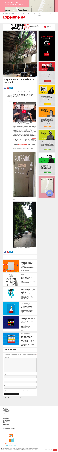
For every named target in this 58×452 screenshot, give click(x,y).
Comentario (7, 357)
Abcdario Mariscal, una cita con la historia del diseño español (27, 277)
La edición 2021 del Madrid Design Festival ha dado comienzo (28, 291)
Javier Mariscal (9, 97)
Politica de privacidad (6, 417)
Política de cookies (6, 418)
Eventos (28, 21)
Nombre (6, 374)
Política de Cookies (8, 450)
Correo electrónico (9, 379)
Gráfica (4, 21)
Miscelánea (10, 94)
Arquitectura (8, 21)
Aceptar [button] (54, 449)
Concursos (24, 21)
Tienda (41, 21)
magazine (10, 98)
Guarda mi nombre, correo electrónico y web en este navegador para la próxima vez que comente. (20, 390)
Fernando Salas (9, 96)
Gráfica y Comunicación (25, 260)
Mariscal (8, 100)
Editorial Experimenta (6, 421)
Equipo (4, 422)
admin (11, 91)
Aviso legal (4, 414)
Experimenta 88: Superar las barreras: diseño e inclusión (27, 263)
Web (4, 385)
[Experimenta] (14, 17)
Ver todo (32, 21)
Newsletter (37, 21)
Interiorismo (18, 21)
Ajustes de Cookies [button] (48, 449)
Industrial (13, 21)
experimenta (10, 95)
